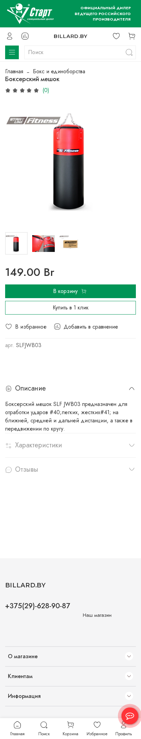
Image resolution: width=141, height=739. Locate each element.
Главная (14, 71)
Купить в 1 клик (71, 307)
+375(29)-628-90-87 (37, 606)
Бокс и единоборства (59, 71)
